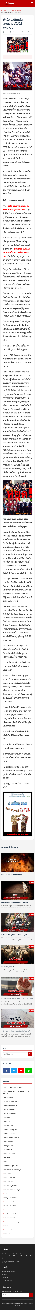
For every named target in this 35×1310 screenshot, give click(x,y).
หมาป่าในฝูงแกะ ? (7, 966)
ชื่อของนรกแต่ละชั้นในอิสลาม (11, 874)
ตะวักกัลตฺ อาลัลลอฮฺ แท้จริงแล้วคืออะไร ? (15, 1031)
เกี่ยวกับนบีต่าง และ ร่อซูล (12, 1190)
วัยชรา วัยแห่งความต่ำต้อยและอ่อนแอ (14, 902)
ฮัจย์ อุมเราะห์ (8, 1194)
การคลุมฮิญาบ (8, 1142)
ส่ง (31, 1295)
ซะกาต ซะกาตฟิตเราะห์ (11, 1206)
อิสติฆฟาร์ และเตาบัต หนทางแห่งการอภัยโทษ (17, 999)
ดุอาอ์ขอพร (7, 1234)
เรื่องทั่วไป (7, 1118)
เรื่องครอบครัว (8, 1126)
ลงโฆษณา (4, 1275)
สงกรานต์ (18, 32)
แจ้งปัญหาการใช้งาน (7, 1281)
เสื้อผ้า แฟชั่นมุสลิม (10, 1218)
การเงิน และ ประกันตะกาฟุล (12, 1170)
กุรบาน (6, 1162)
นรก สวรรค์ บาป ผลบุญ (11, 1222)
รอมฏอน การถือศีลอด (11, 1198)
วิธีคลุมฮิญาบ (8, 1146)
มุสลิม (13, 32)
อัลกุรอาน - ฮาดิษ (9, 1202)
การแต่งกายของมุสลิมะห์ (11, 1138)
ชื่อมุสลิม (7, 1158)
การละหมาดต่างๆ (9, 1154)
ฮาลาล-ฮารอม (8, 1210)
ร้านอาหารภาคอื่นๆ (10, 1114)
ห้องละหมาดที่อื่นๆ (9, 1134)
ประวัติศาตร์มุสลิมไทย (11, 1214)
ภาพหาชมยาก (8, 1097)
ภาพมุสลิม (7, 1174)
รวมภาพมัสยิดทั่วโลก (10, 1105)
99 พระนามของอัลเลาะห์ (11, 1102)
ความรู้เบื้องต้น (8, 1182)
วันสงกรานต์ (25, 32)
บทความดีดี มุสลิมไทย (11, 1166)
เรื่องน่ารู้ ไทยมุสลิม (10, 1178)
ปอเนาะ (6, 1226)
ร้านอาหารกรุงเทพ (9, 1110)
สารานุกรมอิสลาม (9, 1230)
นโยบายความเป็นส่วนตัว (8, 1272)
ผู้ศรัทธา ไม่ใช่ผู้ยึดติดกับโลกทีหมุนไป (14, 934)
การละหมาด (7, 1122)
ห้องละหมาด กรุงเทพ (10, 1130)
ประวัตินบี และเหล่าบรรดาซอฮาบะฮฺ (14, 1087)
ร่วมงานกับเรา (5, 1278)
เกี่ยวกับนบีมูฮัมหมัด (10, 1186)
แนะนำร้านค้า (8, 1150)
